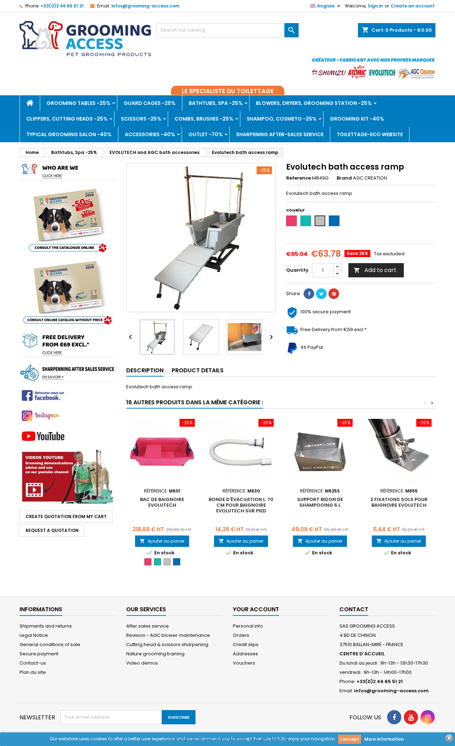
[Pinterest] (333, 293)
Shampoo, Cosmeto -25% (282, 118)
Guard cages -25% (150, 103)
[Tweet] (321, 293)
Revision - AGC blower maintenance (168, 635)
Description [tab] (145, 370)
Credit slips (245, 644)
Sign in (375, 6)
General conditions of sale (50, 644)
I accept (349, 739)
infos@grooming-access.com (145, 6)
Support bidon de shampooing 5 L (320, 502)
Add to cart (375, 270)
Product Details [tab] (198, 370)
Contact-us (33, 663)
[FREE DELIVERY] (68, 344)
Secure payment (39, 653)
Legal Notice (34, 635)
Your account (256, 609)
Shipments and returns (46, 626)
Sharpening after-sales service (279, 134)
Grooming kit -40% (357, 118)
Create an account (413, 6)
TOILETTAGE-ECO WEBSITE (370, 134)
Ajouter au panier (162, 541)
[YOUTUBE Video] (68, 476)
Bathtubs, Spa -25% (216, 103)
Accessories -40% (150, 134)
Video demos (142, 663)
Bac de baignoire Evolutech (162, 502)
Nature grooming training (155, 653)
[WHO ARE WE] (68, 171)
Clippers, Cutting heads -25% (67, 118)
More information (384, 739)
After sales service (147, 626)
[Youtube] (68, 395)
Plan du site (33, 672)
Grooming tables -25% (79, 103)
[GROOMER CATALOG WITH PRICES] (68, 220)
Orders (241, 635)
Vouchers (244, 663)
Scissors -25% (141, 118)
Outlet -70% (205, 134)
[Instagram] (68, 415)
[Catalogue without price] (68, 292)
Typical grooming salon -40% (69, 134)
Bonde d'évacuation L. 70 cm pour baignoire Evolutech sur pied (241, 505)
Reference (298, 178)
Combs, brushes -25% (204, 118)
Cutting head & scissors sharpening (167, 644)
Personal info (248, 626)
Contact (353, 609)
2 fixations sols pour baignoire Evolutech (399, 502)
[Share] (309, 293)
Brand (344, 178)
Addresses (245, 653)
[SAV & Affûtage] (68, 372)
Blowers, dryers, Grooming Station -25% (314, 103)
